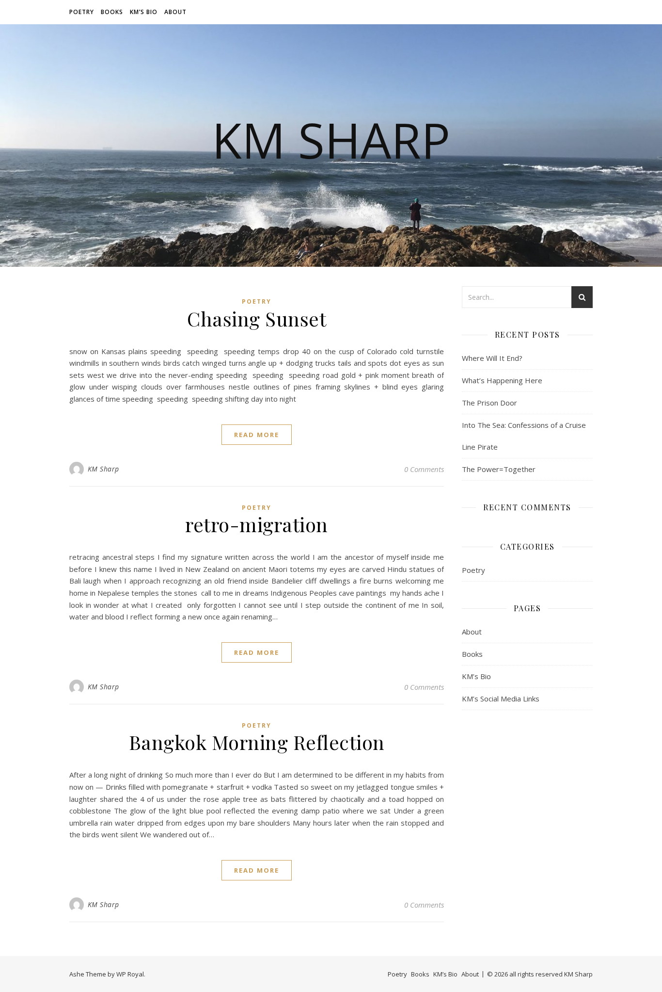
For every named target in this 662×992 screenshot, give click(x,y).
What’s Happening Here (502, 380)
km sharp (331, 139)
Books (112, 12)
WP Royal (130, 974)
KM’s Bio (144, 12)
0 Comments (424, 469)
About (175, 12)
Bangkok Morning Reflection (257, 742)
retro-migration (256, 524)
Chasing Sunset (256, 318)
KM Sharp (103, 468)
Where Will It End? (492, 358)
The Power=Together (499, 469)
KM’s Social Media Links (500, 698)
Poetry (81, 12)
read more (256, 434)
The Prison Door (489, 402)
